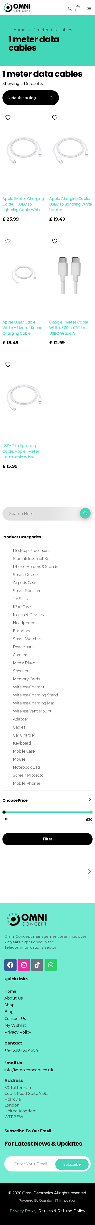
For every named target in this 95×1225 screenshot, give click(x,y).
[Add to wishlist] (8, 118)
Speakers (21, 671)
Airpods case (24, 582)
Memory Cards (26, 679)
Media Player (25, 663)
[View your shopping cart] (78, 8)
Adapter (20, 719)
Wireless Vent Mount (32, 711)
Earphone (22, 631)
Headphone (24, 623)
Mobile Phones (26, 783)
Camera (20, 655)
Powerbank (24, 647)
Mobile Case (24, 751)
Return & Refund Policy (61, 1211)
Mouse (19, 759)
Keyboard (22, 743)
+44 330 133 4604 (21, 1050)
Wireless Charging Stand (35, 695)
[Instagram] (24, 965)
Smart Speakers (27, 590)
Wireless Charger (28, 687)
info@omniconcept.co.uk (28, 1070)
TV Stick (20, 598)
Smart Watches (27, 639)
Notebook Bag (26, 767)
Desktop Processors (31, 550)
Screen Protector (29, 775)
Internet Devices (28, 614)
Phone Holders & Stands (35, 566)
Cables (19, 727)
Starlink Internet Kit (31, 558)
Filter (47, 839)
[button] (89, 871)
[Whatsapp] (51, 965)
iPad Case (22, 606)
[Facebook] (10, 965)
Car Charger (24, 735)
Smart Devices (26, 574)
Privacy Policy (23, 1211)
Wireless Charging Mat (33, 703)
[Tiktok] (37, 965)
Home (19, 29)
